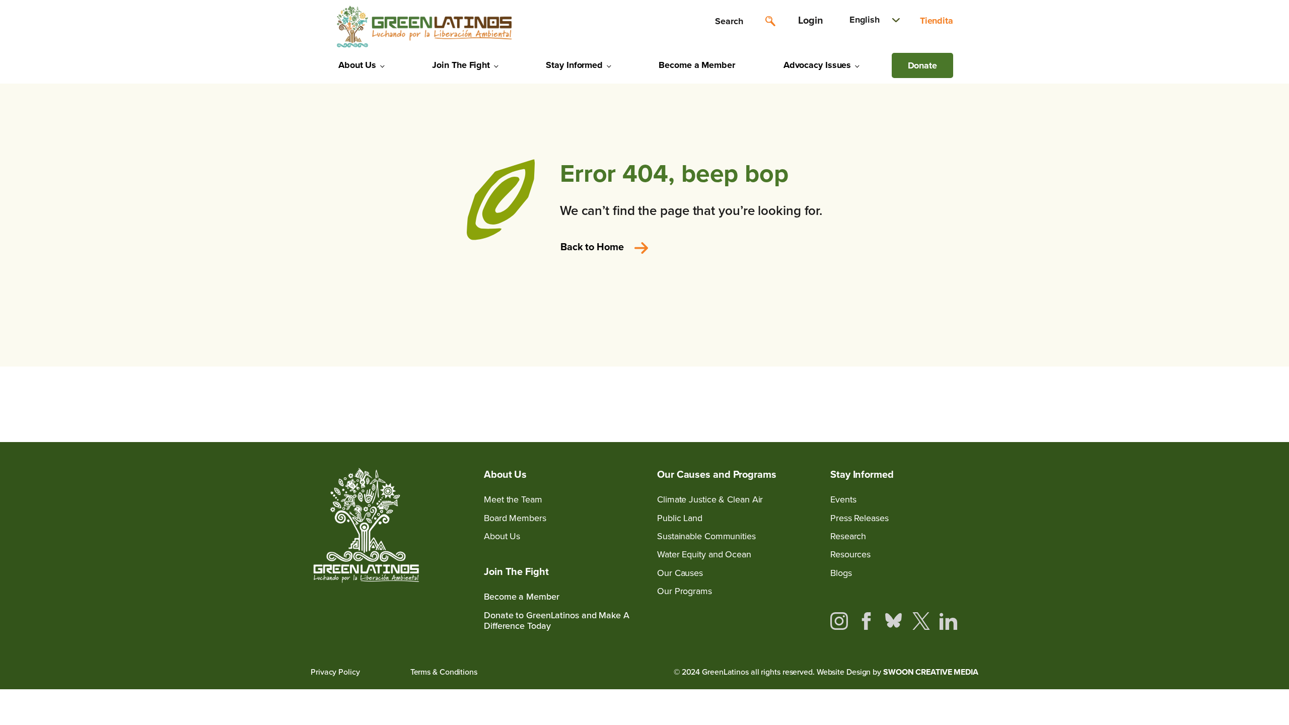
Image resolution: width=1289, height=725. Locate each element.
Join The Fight (461, 64)
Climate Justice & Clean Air (710, 499)
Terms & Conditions (443, 672)
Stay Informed (574, 64)
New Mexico (993, 199)
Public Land (679, 518)
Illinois (982, 174)
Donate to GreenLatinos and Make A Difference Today (556, 621)
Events (843, 499)
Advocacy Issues (817, 64)
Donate (922, 65)
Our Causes (680, 573)
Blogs (841, 573)
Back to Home (592, 246)
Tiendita (936, 21)
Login (810, 20)
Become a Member (697, 64)
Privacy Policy (335, 672)
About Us (357, 64)
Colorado (987, 148)
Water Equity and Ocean (704, 554)
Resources (850, 554)
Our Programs (684, 591)
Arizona (984, 96)
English (864, 19)
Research (848, 536)
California (988, 122)
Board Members (515, 518)
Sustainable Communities (706, 536)
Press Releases (859, 518)
